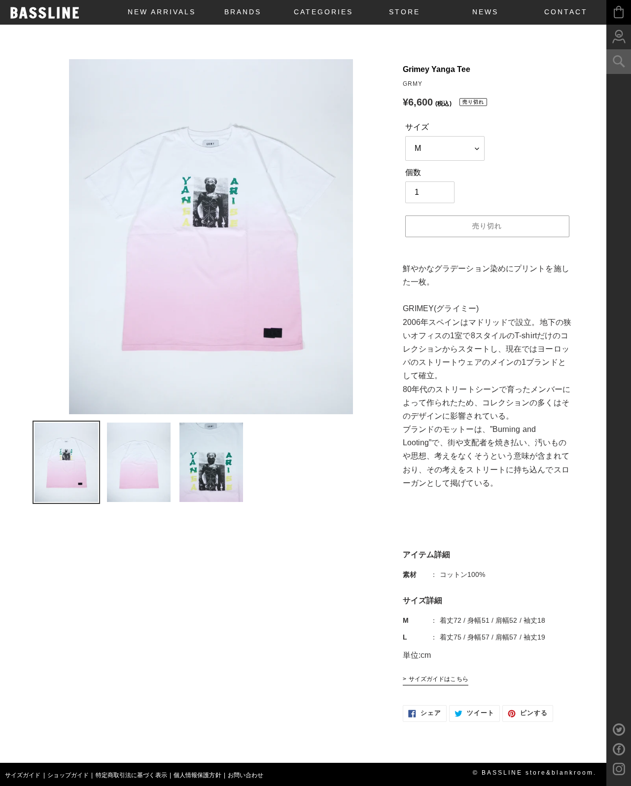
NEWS (485, 12)
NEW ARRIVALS (162, 12)
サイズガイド (23, 775)
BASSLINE (45, 13)
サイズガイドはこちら (438, 679)
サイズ (417, 127)
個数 (413, 172)
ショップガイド (68, 775)
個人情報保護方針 (197, 775)
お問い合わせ (246, 775)
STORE (404, 12)
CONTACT (566, 12)
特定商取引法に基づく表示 (131, 775)
